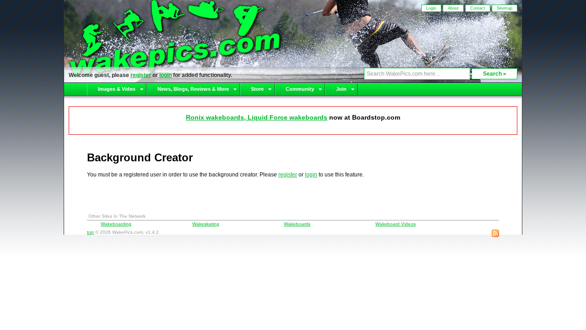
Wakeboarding (116, 223)
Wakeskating (205, 223)
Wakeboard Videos (395, 223)
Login (431, 8)
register (140, 75)
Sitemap (504, 8)
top (90, 232)
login (165, 75)
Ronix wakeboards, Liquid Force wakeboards (256, 117)
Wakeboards (297, 223)
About (453, 8)
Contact (477, 8)
